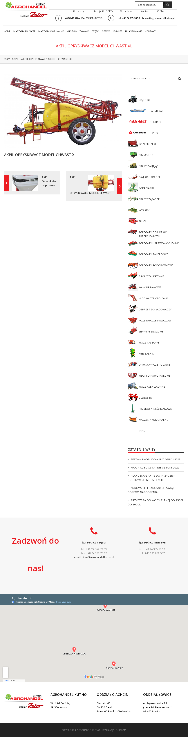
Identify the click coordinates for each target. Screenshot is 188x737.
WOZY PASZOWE (149, 342)
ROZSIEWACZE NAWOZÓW (155, 320)
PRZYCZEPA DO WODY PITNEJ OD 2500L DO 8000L (156, 502)
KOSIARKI (144, 210)
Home (7, 31)
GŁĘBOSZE (145, 397)
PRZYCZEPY (146, 155)
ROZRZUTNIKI (147, 144)
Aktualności (79, 11)
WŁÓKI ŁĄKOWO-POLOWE (154, 375)
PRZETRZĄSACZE (149, 199)
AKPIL (15, 59)
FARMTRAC (156, 111)
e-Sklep (117, 31)
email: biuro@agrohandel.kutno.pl (94, 557)
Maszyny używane (78, 31)
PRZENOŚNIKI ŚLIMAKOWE (155, 408)
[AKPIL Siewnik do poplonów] (6, 183)
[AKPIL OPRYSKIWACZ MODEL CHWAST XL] (63, 110)
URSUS (154, 133)
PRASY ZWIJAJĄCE (149, 166)
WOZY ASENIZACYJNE (152, 386)
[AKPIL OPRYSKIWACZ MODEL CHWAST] (119, 186)
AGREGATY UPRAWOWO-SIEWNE (159, 243)
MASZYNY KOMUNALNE (153, 419)
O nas (160, 11)
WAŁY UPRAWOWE (150, 287)
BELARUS (155, 122)
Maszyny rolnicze (24, 31)
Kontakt (145, 11)
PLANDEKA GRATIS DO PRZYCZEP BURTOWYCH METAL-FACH (151, 478)
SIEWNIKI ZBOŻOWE (151, 331)
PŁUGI (142, 221)
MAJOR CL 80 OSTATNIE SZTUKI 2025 (155, 467)
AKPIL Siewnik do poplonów (49, 181)
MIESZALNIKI (147, 353)
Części (95, 31)
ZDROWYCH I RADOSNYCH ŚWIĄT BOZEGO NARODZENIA (151, 490)
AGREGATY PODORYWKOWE (156, 265)
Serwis (106, 31)
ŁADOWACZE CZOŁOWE (153, 298)
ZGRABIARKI (146, 188)
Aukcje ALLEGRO (103, 11)
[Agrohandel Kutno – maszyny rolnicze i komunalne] (26, 9)
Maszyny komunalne (51, 31)
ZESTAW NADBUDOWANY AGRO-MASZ (155, 459)
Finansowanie (133, 31)
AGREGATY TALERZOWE (153, 254)
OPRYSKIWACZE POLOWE (154, 364)
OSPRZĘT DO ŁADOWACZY (155, 309)
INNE (142, 430)
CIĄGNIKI (144, 100)
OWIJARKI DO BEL (149, 177)
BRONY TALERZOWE (151, 276)
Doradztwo (126, 11)
